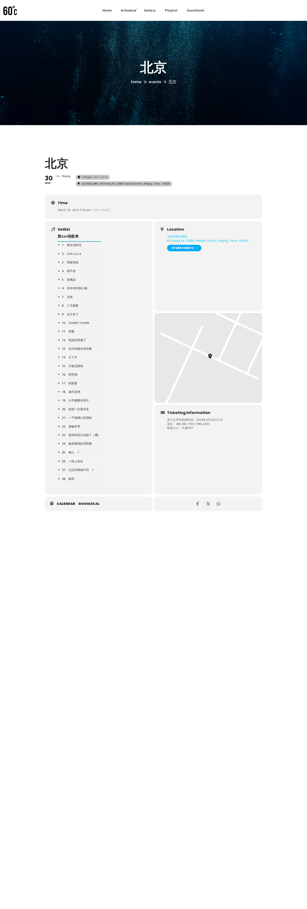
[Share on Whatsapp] (218, 504)
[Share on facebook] (198, 504)
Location (175, 229)
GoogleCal (89, 504)
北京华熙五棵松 (177, 236)
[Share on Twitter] (208, 504)
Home (136, 81)
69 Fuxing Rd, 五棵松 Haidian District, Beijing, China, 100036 (207, 241)
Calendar (66, 504)
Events (155, 81)
